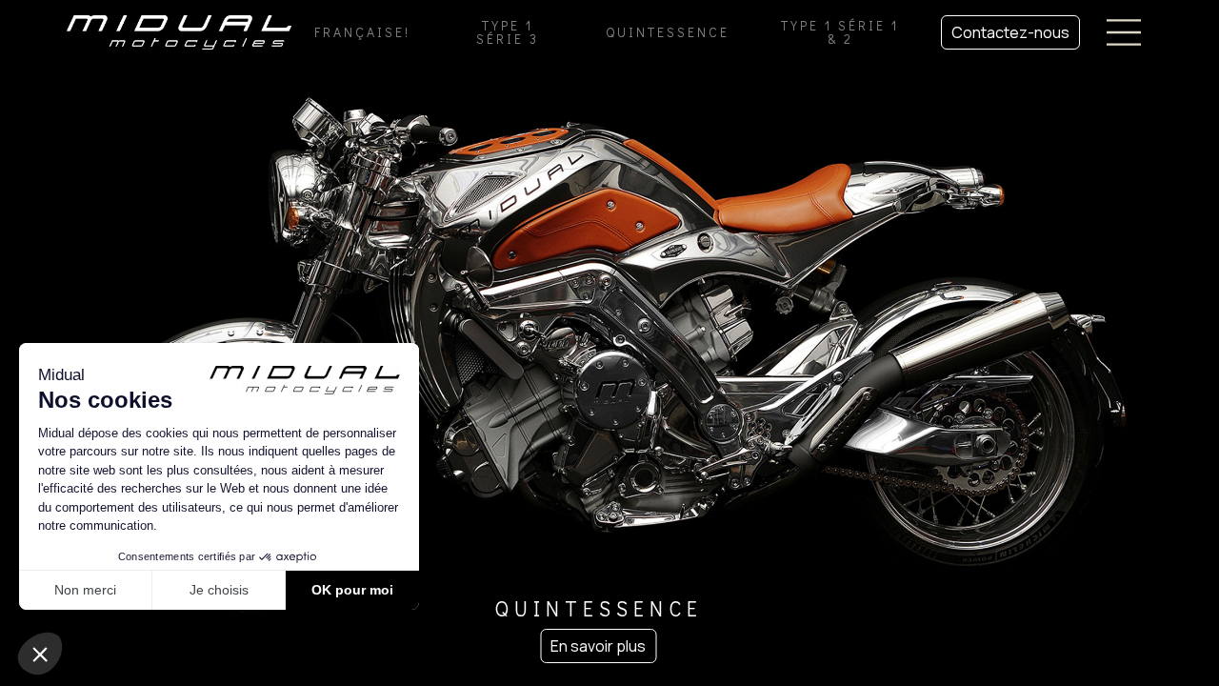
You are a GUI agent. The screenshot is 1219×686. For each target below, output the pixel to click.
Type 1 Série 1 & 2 (840, 32)
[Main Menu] (1123, 32)
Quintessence (667, 32)
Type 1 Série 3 (507, 32)
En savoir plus (598, 646)
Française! (362, 32)
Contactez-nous (1010, 32)
